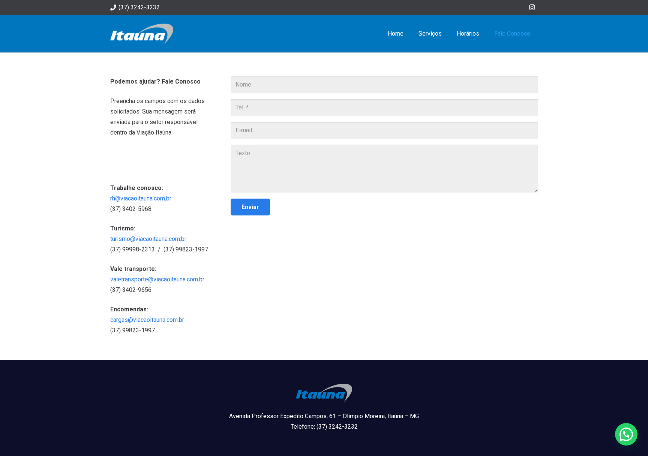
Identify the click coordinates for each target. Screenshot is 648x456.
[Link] (141, 34)
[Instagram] (532, 7)
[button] (626, 434)
